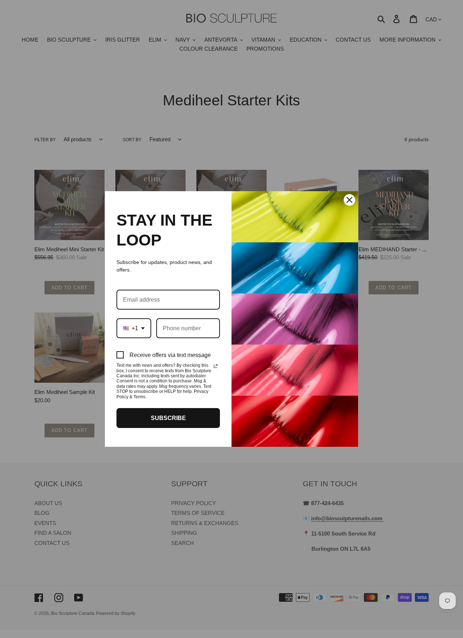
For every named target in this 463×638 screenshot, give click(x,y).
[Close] (349, 200)
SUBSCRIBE (168, 418)
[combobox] (133, 328)
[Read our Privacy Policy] (215, 366)
